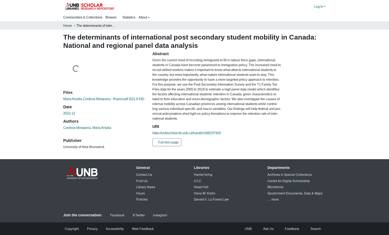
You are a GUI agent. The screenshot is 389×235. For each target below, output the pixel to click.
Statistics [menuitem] (128, 17)
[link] (105, 99)
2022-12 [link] (69, 113)
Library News (145, 187)
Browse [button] (111, 17)
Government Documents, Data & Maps (295, 193)
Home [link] (67, 25)
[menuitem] (112, 17)
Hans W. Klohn (204, 193)
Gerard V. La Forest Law (211, 199)
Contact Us (144, 174)
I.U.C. (198, 180)
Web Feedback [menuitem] (143, 228)
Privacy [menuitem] (92, 228)
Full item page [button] (168, 142)
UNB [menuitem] (248, 228)
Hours (140, 193)
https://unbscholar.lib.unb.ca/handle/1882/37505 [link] (186, 133)
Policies (142, 199)
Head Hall (201, 187)
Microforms (275, 187)
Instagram (160, 215)
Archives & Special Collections (289, 174)
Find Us (141, 180)
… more (273, 199)
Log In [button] (319, 6)
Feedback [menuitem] (292, 228)
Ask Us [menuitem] (268, 228)
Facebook (117, 215)
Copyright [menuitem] (72, 228)
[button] (89, 7)
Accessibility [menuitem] (115, 228)
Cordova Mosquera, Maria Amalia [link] (87, 127)
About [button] (143, 17)
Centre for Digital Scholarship (288, 180)
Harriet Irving (203, 174)
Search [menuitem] (316, 228)
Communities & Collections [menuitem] (82, 17)
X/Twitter (139, 215)
